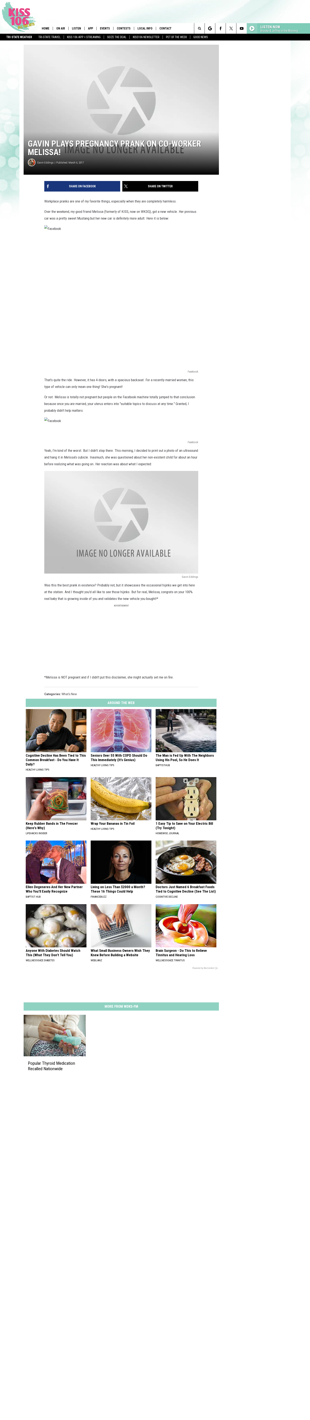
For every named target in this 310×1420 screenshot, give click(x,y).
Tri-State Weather (19, 37)
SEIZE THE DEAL (116, 37)
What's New (69, 694)
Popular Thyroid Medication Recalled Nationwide (51, 1066)
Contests (124, 28)
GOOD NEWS (200, 37)
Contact (165, 28)
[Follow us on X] (231, 28)
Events (105, 28)
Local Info (144, 28)
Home (45, 28)
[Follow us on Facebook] (220, 28)
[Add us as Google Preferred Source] (210, 28)
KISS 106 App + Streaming (84, 37)
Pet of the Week (176, 37)
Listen (76, 28)
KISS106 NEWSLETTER (146, 37)
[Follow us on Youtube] (241, 28)
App (90, 28)
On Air (60, 28)
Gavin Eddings (45, 162)
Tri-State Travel (49, 37)
